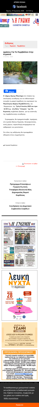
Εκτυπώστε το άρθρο (30, 163)
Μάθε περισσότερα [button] (11, 398)
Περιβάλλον (21, 46)
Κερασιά (12, 46)
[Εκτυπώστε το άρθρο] (23, 163)
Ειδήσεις (9, 43)
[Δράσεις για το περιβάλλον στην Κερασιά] (20, 72)
